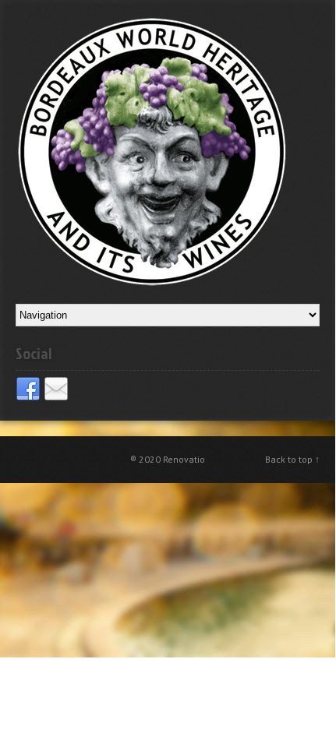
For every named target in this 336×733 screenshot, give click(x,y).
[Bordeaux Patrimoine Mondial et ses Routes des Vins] (152, 150)
